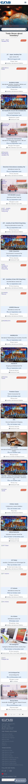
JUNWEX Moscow (14, 307)
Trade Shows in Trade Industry (9, 759)
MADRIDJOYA (14, 335)
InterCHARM (14, 448)
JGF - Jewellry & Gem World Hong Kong (14, 223)
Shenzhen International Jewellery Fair (14, 167)
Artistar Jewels (14, 504)
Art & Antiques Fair (14, 672)
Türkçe (5, 774)
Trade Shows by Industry (8, 735)
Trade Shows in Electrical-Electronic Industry (12, 765)
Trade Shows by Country (8, 741)
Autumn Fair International (14, 138)
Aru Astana (14, 616)
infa (14, 419)
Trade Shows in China (7, 750)
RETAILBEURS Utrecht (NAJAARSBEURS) (14, 110)
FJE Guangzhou (14, 644)
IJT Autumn (14, 588)
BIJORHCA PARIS (14, 82)
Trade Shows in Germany (8, 752)
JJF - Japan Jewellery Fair (14, 54)
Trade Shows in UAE (7, 754)
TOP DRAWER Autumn (14, 195)
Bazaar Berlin (14, 700)
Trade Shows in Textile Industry (9, 763)
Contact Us (4, 744)
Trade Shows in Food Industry (9, 761)
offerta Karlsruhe (14, 532)
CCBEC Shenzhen (14, 251)
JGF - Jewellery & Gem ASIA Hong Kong (14, 279)
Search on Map (5, 739)
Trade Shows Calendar (7, 734)
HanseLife (14, 363)
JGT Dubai (14, 560)
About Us (4, 743)
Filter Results (21, 780)
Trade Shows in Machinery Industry (10, 757)
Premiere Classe (14, 391)
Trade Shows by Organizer (8, 737)
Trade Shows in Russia (7, 756)
